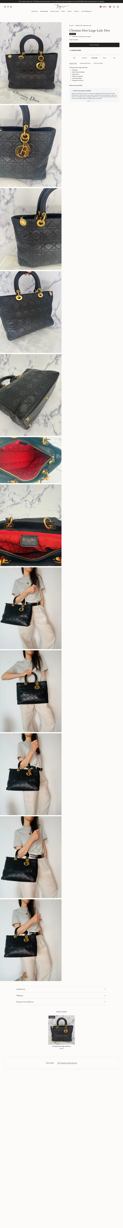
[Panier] (118, 6)
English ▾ (104, 6)
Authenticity (20, 989)
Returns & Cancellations (24, 1002)
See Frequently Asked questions (67, 1063)
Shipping (19, 995)
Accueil (71, 25)
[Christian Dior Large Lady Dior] (61, 1030)
